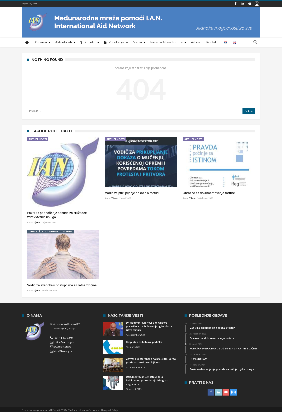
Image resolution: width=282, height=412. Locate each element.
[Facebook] (236, 4)
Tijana (36, 222)
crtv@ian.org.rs (62, 346)
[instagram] (257, 4)
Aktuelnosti (38, 139)
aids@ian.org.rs (62, 351)
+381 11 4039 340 (63, 337)
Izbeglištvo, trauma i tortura (51, 231)
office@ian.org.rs (63, 342)
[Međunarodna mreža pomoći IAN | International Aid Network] (141, 12)
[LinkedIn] (243, 4)
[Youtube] (250, 4)
